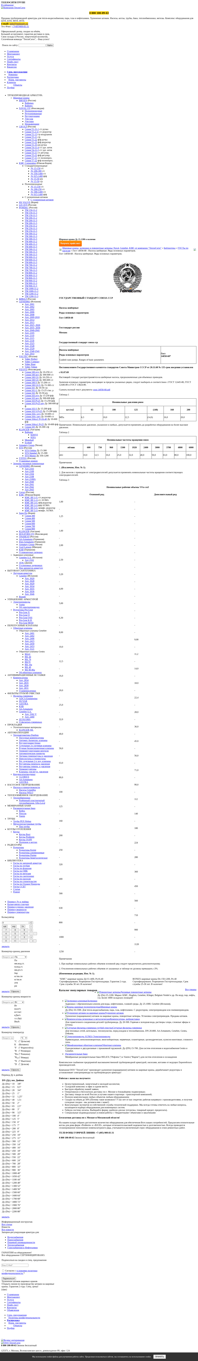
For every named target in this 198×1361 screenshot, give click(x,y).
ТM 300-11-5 (31, 239)
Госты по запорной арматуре (27, 863)
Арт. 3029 (29, 583)
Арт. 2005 (29, 309)
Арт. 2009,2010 (32, 317)
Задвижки (92, 1001)
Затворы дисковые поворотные (28, 463)
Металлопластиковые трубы (27, 824)
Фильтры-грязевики (23, 696)
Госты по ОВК (20, 871)
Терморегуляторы (27, 769)
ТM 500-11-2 (31, 249)
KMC (21, 495)
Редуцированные (33, 113)
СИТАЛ (23, 126)
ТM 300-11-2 (31, 233)
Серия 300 (30, 516)
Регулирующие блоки (29, 743)
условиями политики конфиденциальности (19, 1272)
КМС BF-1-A (31, 500)
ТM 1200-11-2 (31, 294)
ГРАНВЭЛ (24, 536)
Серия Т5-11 (31, 152)
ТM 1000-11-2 (31, 288)
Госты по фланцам (22, 868)
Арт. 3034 (29, 586)
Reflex (22, 811)
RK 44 (28, 657)
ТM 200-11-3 (31, 220)
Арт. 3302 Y (31, 714)
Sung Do (23, 513)
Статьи (16, 889)
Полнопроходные (33, 111)
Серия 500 (30, 521)
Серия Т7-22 (31, 160)
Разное (16, 892)
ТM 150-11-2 (31, 210)
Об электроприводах (29, 607)
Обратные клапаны (22, 628)
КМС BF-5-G (31, 508)
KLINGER (24, 429)
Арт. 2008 (29, 314)
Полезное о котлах (28, 842)
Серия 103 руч (32, 395)
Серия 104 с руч (33, 414)
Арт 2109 (29, 471)
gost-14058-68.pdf (101, 389)
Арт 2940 (29, 482)
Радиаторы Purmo (27, 855)
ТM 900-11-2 (31, 280)
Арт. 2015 (29, 322)
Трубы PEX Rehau (22, 821)
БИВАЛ (23, 299)
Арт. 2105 (29, 333)
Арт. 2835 (24, 683)
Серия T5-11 (31, 137)
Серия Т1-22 (31, 139)
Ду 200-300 (36, 171)
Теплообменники (21, 798)
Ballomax (29, 103)
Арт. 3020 (29, 578)
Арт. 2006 (29, 312)
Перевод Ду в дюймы (18, 901)
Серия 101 (30, 388)
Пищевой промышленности (21, 1242)
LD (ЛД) (23, 205)
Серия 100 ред (32, 374)
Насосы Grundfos (27, 790)
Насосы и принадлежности (26, 787)
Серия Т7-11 (31, 158)
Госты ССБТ (19, 886)
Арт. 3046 (29, 594)
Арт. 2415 (29, 641)
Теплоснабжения (15, 1245)
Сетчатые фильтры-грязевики (127, 1028)
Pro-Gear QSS (25, 617)
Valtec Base (30, 364)
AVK (21, 563)
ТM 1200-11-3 (31, 296)
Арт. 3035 (29, 589)
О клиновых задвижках (30, 565)
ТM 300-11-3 (31, 236)
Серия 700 (30, 526)
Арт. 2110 (29, 335)
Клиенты (11, 82)
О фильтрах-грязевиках (30, 722)
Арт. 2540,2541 (32, 351)
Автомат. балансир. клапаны (33, 740)
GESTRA (23, 704)
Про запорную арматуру (31, 568)
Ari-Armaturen (26, 539)
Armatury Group (26, 445)
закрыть (5, 946)
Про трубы (24, 826)
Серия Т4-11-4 (32, 147)
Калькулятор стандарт (18, 904)
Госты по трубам (21, 865)
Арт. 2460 (29, 717)
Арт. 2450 (29, 643)
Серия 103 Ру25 (32, 401)
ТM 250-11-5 (31, 231)
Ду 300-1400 (37, 192)
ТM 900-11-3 (31, 283)
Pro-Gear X (24, 612)
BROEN (23, 100)
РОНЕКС (23, 207)
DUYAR (23, 701)
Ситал (22, 492)
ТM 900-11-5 (31, 286)
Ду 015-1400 (37, 176)
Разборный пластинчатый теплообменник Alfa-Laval (32, 801)
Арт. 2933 (29, 354)
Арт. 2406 (29, 638)
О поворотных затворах (31, 552)
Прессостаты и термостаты (32, 758)
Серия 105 (30, 427)
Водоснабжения (15, 1237)
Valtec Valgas (31, 367)
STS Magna (30, 455)
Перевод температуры (18, 912)
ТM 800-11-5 (31, 278)
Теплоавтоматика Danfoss (26, 735)
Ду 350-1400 (37, 173)
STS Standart (31, 453)
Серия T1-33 (31, 145)
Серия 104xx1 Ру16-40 (36, 419)
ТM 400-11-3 (31, 244)
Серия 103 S (31, 408)
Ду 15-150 (35, 168)
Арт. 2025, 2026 (32, 325)
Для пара (29, 121)
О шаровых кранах (28, 461)
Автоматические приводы (32, 753)
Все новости (8, 1229)
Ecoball (28, 442)
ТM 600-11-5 (31, 262)
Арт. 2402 (29, 636)
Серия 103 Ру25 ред (34, 403)
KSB (21, 549)
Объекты (17, 85)
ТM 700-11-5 (31, 270)
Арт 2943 (29, 489)
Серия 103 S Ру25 (33, 411)
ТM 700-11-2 (31, 265)
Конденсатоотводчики (24, 774)
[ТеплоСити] (13, 7)
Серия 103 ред (32, 398)
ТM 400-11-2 (31, 241)
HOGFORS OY (26, 534)
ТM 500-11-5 (31, 254)
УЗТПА (23, 458)
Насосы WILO (26, 792)
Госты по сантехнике (23, 876)
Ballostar (29, 432)
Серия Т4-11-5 (32, 150)
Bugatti (22, 596)
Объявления (13, 1310)
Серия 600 (30, 523)
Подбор (10, 87)
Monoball (29, 440)
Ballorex (29, 105)
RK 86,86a (30, 670)
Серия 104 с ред (32, 416)
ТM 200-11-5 (31, 223)
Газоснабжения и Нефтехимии (22, 1247)
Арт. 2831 (24, 688)
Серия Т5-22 (31, 155)
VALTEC (23, 356)
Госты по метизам (22, 873)
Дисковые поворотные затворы (135, 992)
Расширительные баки (24, 808)
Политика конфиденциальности (24, 1317)
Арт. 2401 (29, 633)
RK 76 (28, 659)
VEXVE (23, 369)
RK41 (27, 654)
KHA (33, 437)
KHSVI (34, 435)
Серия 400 (30, 518)
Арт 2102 (29, 560)
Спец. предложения (17, 72)
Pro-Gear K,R (25, 620)
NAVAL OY (25, 108)
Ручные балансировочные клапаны (36, 748)
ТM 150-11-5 (31, 215)
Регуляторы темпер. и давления (34, 766)
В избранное (7, 5)
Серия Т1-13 (31, 134)
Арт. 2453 (29, 646)
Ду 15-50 (35, 179)
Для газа (29, 119)
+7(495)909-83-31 (20, 26)
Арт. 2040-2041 (32, 330)
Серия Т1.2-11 (32, 132)
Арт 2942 (29, 487)
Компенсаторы (20, 677)
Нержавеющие (32, 124)
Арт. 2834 (24, 680)
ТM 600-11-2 (31, 257)
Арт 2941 (29, 484)
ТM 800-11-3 (31, 275)
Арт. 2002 (29, 307)
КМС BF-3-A (31, 505)
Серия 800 (30, 529)
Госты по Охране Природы (26, 884)
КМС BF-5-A (31, 510)
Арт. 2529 (29, 348)
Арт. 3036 (29, 591)
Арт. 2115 (29, 338)
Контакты (12, 64)
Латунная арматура (22, 573)
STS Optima (30, 450)
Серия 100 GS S (32, 385)
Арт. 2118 (29, 341)
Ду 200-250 (36, 189)
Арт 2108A (30, 479)
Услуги (10, 56)
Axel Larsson (25, 547)
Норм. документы (17, 79)
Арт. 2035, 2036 (32, 327)
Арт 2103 (29, 468)
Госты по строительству (25, 881)
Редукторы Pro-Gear (23, 610)
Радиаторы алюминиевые (31, 852)
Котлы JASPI (25, 839)
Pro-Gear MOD (26, 623)
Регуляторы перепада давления (34, 764)
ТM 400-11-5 (31, 247)
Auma (22, 604)
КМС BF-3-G (31, 502)
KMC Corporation (27, 163)
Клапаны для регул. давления (33, 771)
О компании (13, 51)
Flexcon (22, 813)
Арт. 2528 (29, 346)
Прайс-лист (12, 62)
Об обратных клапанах (30, 672)
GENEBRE (24, 301)
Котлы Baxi (24, 834)
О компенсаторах (27, 690)
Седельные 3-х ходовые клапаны (35, 745)
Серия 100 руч (32, 372)
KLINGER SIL (26, 730)
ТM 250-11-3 (31, 228)
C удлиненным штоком (42, 199)
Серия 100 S (31, 382)
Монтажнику (13, 54)
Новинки (13, 74)
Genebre (23, 576)
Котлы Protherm (26, 837)
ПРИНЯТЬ (159, 1357)
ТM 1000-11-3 (31, 291)
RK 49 (28, 667)
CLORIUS (24, 777)
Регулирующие (32, 116)
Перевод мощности (17, 909)
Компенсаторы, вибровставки (125, 1019)
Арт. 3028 (29, 581)
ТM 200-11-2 (31, 218)
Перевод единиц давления (20, 907)
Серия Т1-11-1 (32, 129)
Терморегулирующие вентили (34, 751)
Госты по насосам (22, 879)
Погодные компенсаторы (31, 738)
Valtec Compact (32, 361)
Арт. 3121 (29, 649)
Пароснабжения (15, 1240)
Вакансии (12, 67)
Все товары (190, 989)
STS (21, 448)
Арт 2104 (29, 474)
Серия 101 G (31, 390)
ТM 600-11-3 (31, 260)
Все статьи (7, 1224)
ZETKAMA (25, 719)
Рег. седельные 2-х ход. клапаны (35, 761)
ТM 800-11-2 (31, 273)
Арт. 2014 (29, 320)
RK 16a (28, 664)
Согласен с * (19, 1272)
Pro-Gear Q (24, 615)
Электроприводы (21, 602)
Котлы (16, 832)
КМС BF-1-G (31, 497)
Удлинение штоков (114, 1013)
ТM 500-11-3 (31, 252)
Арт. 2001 (29, 304)
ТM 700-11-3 (31, 267)
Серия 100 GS (32, 377)
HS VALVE (24, 202)
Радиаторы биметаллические (33, 858)
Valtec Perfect (31, 359)
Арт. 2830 (24, 685)
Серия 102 (30, 393)
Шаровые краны (21, 98)
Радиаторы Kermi (27, 850)
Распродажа (13, 77)
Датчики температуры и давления (36, 756)
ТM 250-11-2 (31, 226)
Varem (22, 816)
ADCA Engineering (28, 698)
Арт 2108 (29, 476)
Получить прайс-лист (70, 243)
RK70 (27, 662)
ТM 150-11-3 (31, 213)
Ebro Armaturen (26, 542)
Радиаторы (18, 847)
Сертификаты (14, 59)
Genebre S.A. (25, 557)
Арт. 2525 (29, 343)
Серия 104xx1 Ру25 (34, 424)
